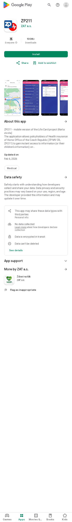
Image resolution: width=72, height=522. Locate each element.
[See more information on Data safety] (66, 177)
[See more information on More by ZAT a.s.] (66, 269)
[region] (36, 40)
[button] (16, 42)
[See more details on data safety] (16, 250)
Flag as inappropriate (20, 289)
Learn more (20, 227)
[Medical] (11, 168)
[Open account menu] (66, 5)
